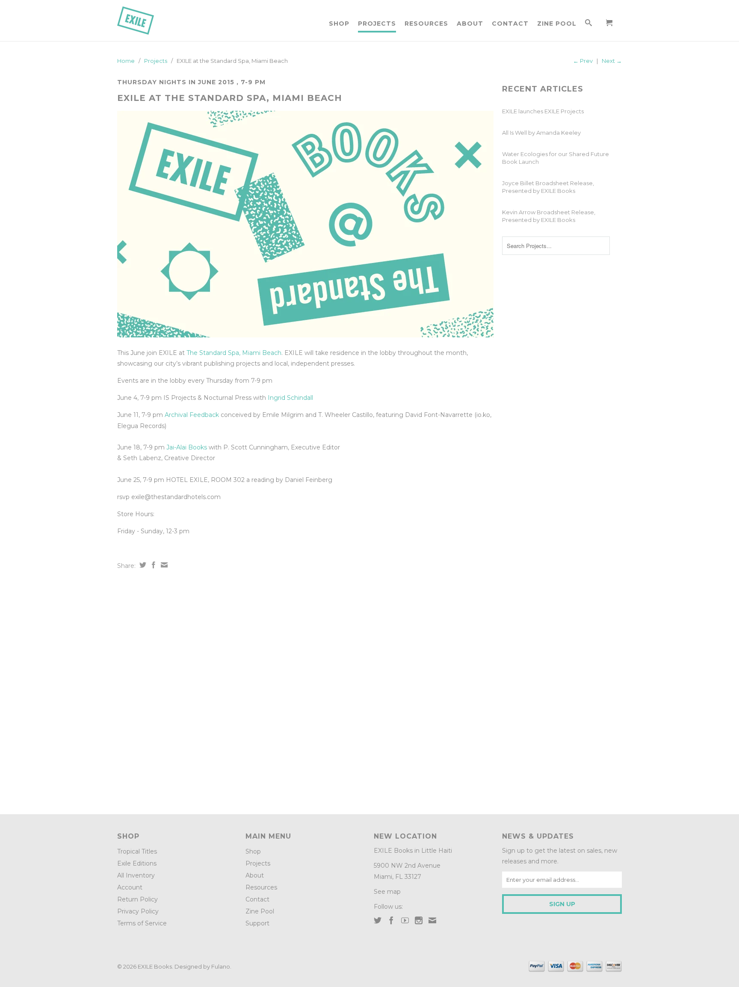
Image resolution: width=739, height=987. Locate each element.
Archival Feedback (192, 415)
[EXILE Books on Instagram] (419, 920)
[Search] (588, 24)
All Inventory (136, 875)
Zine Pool (556, 23)
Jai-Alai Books (186, 447)
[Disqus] (305, 689)
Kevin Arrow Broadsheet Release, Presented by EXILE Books (548, 216)
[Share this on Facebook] (152, 564)
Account (129, 887)
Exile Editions (137, 863)
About (470, 23)
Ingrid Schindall (290, 398)
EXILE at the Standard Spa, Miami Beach (229, 98)
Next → (612, 60)
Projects (377, 23)
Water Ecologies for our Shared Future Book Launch (555, 158)
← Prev (583, 60)
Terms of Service (142, 923)
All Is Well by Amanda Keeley (541, 132)
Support (257, 923)
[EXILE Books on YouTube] (405, 920)
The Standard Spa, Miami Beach (233, 353)
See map (387, 891)
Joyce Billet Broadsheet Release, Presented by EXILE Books (548, 187)
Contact (510, 23)
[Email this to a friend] (163, 564)
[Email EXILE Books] (432, 920)
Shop (339, 23)
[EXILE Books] (145, 20)
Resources (426, 23)
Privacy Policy (138, 911)
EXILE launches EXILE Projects (543, 111)
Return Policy (137, 899)
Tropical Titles (137, 851)
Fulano (220, 966)
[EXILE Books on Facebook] (391, 920)
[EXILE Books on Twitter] (377, 920)
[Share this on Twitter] (141, 564)
